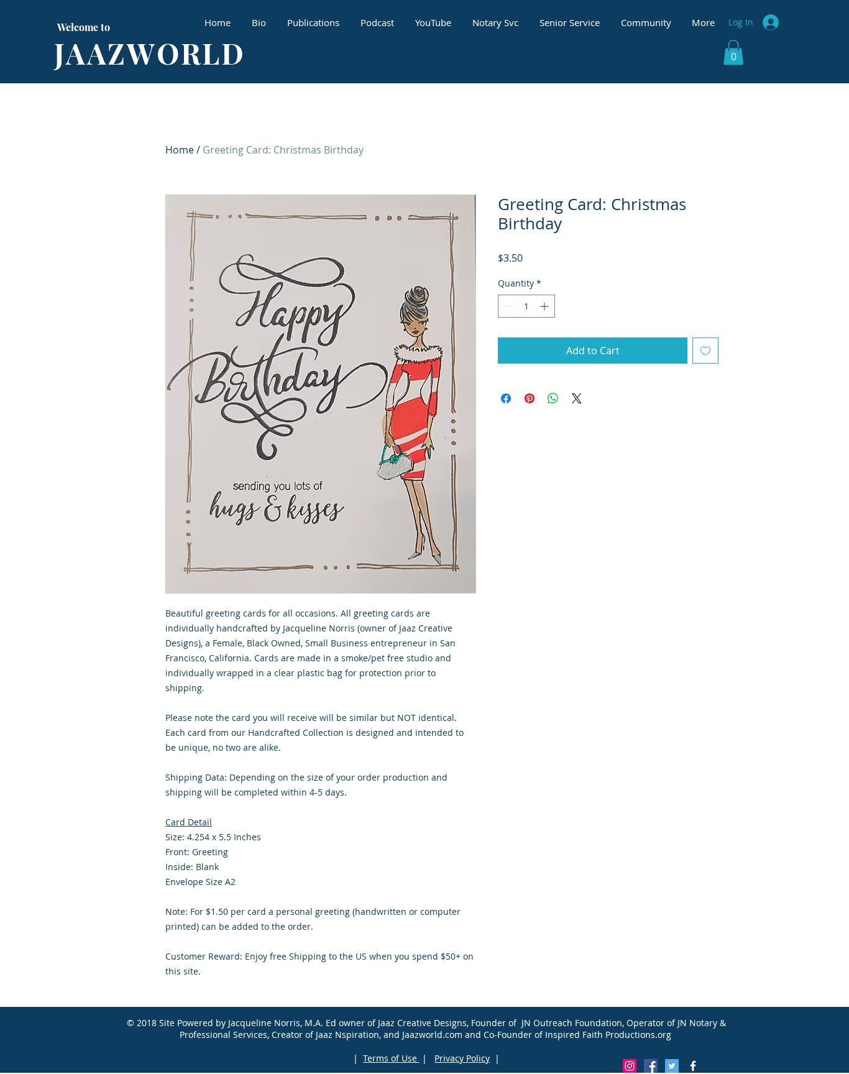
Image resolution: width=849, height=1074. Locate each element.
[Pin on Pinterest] (529, 398)
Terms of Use (391, 1058)
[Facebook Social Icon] (651, 1066)
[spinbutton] (526, 306)
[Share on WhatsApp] (553, 398)
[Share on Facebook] (505, 398)
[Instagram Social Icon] (629, 1066)
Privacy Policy (462, 1058)
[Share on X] (576, 398)
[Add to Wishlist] (705, 350)
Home (179, 150)
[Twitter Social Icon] (672, 1066)
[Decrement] (507, 306)
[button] (733, 52)
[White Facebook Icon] (693, 1066)
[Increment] (545, 306)
